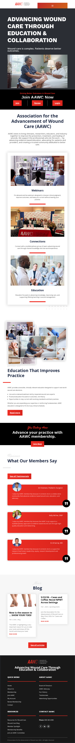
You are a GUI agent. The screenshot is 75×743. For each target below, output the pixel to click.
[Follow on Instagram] (48, 726)
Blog (19, 619)
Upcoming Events (54, 607)
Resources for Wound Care (17, 720)
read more (13, 634)
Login (57, 103)
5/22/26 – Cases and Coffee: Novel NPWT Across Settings (52, 600)
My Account (11, 698)
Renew (37, 103)
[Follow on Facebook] (40, 726)
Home (10, 686)
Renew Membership (14, 702)
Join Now (37, 444)
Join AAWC (11, 695)
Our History (43, 692)
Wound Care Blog (14, 723)
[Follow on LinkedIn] (44, 726)
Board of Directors (45, 686)
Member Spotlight (14, 726)
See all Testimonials (19, 476)
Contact (10, 705)
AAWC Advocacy (44, 689)
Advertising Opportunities (48, 698)
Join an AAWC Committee (16, 733)
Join (17, 103)
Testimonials (43, 695)
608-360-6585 (49, 720)
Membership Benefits (15, 730)
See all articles (37, 645)
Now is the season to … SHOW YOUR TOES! (20, 614)
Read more (15, 412)
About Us (11, 689)
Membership (12, 692)
